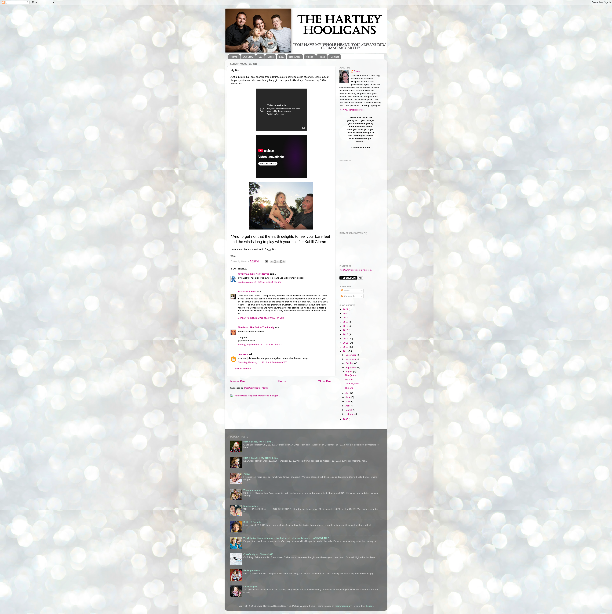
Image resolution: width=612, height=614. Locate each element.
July (348, 393)
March (349, 410)
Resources (295, 56)
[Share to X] (277, 261)
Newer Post (238, 381)
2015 (346, 334)
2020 (346, 313)
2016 (346, 330)
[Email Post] (266, 261)
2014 (346, 339)
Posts (346, 290)
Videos (309, 56)
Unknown (243, 354)
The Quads (350, 375)
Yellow (246, 474)
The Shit (349, 388)
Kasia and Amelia (247, 291)
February (350, 414)
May (348, 401)
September (351, 367)
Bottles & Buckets (252, 522)
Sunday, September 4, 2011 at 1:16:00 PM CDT (262, 344)
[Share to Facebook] (280, 261)
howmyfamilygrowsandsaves (253, 274)
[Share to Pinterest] (283, 261)
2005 (346, 419)
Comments (349, 296)
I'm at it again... (251, 586)
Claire (271, 56)
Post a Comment (242, 368)
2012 (346, 347)
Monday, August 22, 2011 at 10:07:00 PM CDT (261, 318)
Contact (335, 56)
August (349, 371)
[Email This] (271, 261)
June (348, 397)
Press (322, 56)
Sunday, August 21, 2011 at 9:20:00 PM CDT (260, 282)
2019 (346, 317)
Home (234, 56)
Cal (260, 56)
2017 (346, 326)
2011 (345, 351)
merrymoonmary (343, 606)
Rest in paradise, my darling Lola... (260, 458)
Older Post (325, 381)
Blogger (369, 606)
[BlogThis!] (274, 261)
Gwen (357, 71)
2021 (346, 309)
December (351, 355)
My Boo (349, 379)
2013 (346, 343)
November (351, 359)
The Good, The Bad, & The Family (256, 327)
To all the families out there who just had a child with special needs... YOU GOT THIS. (286, 538)
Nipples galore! (251, 506)
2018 (346, 322)
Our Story (248, 56)
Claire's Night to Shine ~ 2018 (258, 554)
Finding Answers (251, 570)
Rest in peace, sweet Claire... (258, 442)
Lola (281, 56)
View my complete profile (352, 110)
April (348, 406)
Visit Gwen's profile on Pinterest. (355, 270)
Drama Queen (352, 383)
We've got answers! (253, 490)
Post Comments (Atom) (256, 388)
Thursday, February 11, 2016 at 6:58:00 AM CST (262, 362)
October (350, 363)
